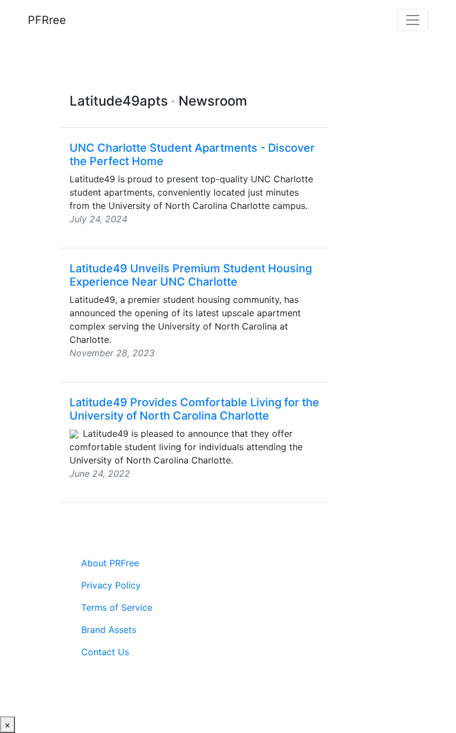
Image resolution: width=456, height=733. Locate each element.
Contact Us (105, 651)
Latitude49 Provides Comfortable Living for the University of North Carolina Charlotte (194, 409)
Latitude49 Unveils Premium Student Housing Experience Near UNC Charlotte (191, 275)
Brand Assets (108, 629)
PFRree (47, 20)
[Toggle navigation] (412, 20)
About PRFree (110, 563)
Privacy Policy (111, 585)
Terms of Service (116, 607)
